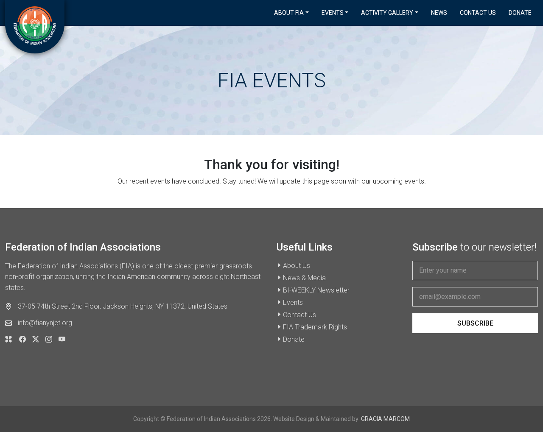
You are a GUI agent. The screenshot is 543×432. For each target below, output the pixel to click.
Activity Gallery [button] (387, 12)
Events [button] (333, 12)
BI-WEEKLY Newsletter (316, 290)
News (439, 12)
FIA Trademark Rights (315, 327)
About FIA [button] (289, 12)
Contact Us (478, 12)
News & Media (304, 278)
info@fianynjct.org (45, 323)
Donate (520, 12)
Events (293, 302)
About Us (296, 266)
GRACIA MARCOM (385, 418)
